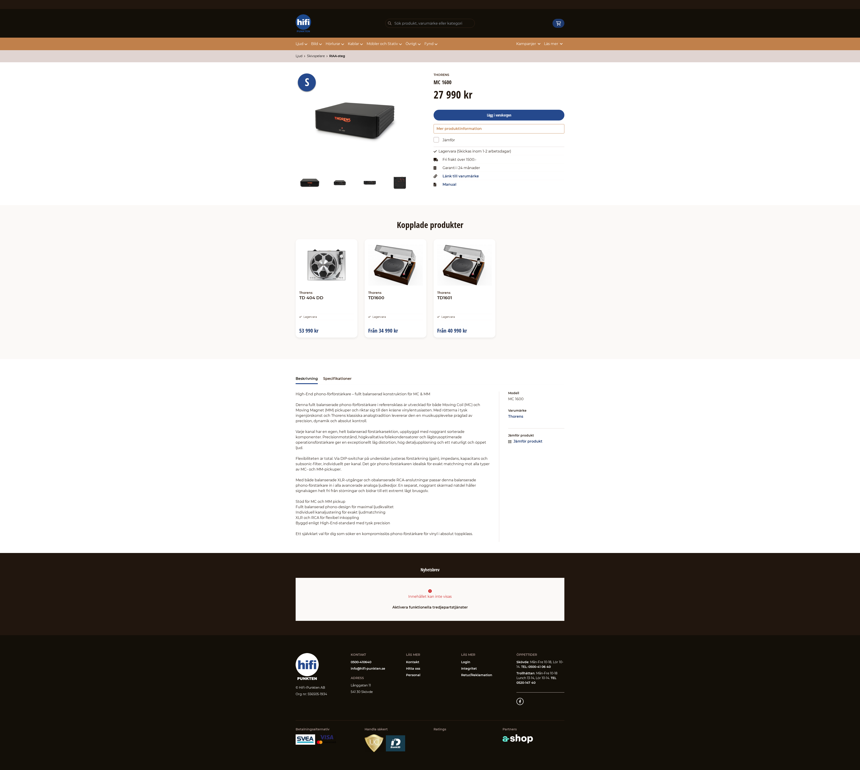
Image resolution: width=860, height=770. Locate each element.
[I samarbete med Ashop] (518, 738)
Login (465, 662)
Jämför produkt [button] (527, 441)
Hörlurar (333, 44)
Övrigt (411, 44)
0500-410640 (361, 662)
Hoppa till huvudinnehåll (428, 6)
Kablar (353, 44)
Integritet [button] (469, 669)
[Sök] (389, 23)
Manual (449, 184)
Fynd (429, 44)
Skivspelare (316, 56)
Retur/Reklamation (476, 675)
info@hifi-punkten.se (368, 669)
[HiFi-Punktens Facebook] (520, 701)
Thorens (515, 416)
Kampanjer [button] (526, 44)
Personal (413, 675)
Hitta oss (413, 669)
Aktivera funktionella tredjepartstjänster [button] (430, 607)
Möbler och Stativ (382, 44)
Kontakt (412, 662)
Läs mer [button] (551, 44)
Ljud (299, 44)
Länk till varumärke (461, 176)
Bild (314, 44)
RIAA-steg (337, 56)
